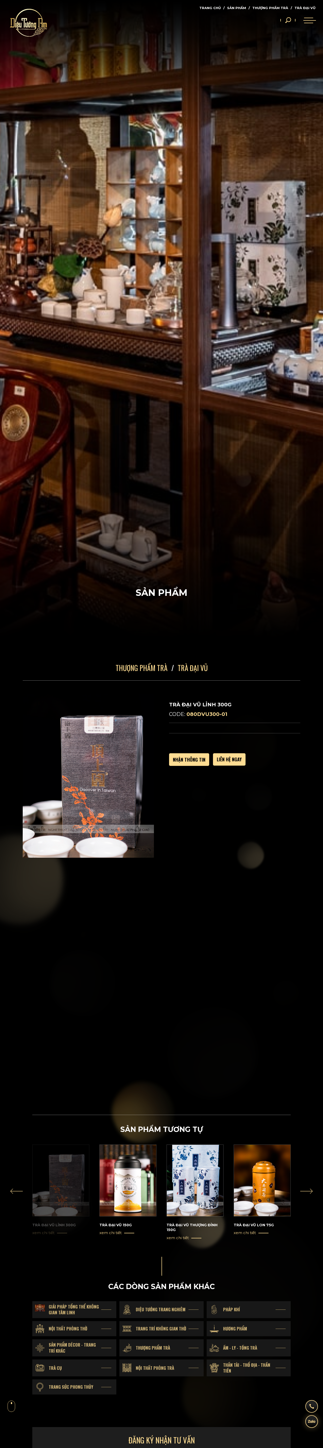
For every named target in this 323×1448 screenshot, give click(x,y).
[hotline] (311, 1408)
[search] (288, 20)
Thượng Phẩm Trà (270, 8)
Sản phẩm (236, 8)
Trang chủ (210, 8)
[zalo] (311, 1424)
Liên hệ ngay (229, 759)
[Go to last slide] (16, 1191)
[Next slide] (306, 1191)
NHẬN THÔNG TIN (189, 760)
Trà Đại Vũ (193, 667)
